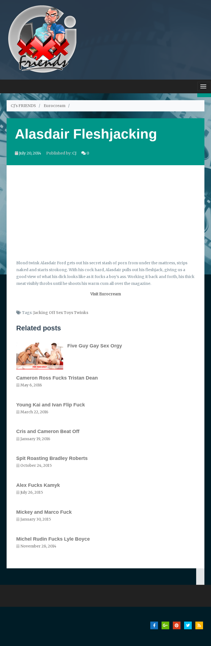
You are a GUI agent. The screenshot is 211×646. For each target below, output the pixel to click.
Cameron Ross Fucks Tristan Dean (57, 378)
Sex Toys (64, 312)
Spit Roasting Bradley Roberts (52, 458)
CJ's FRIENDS (23, 105)
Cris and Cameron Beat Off (47, 431)
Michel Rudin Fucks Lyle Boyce (53, 539)
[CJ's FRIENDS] (42, 38)
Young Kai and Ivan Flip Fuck (50, 405)
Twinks (81, 312)
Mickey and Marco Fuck (44, 512)
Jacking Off (44, 312)
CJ (74, 153)
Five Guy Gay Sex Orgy (94, 346)
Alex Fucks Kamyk (38, 485)
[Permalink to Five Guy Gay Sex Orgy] (41, 356)
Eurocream (54, 105)
